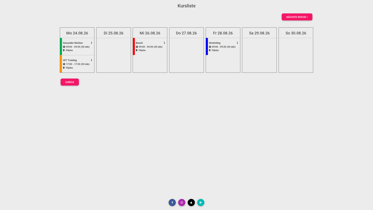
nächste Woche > (297, 17)
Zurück (69, 82)
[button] (172, 202)
